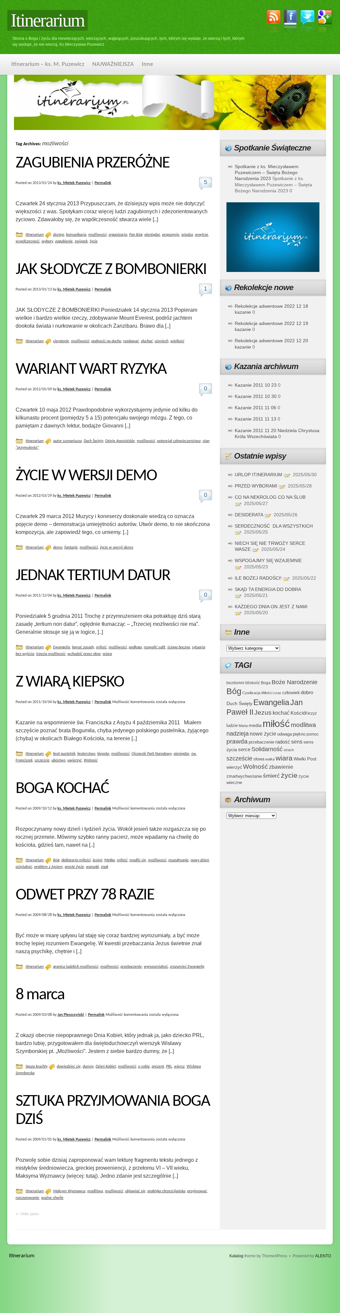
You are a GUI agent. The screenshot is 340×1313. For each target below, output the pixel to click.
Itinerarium (47, 20)
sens (296, 742)
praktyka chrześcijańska (166, 1191)
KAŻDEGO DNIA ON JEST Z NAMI (271, 606)
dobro (307, 692)
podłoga (135, 647)
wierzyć (234, 767)
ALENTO (323, 1256)
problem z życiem (48, 867)
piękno (299, 734)
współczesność (28, 241)
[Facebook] (290, 22)
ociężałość (24, 867)
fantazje (71, 548)
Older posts (27, 1214)
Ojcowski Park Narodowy (151, 754)
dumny (88, 1067)
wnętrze (201, 235)
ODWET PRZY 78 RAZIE (85, 895)
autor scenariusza (67, 441)
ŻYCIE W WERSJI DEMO (86, 476)
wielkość (177, 341)
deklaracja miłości (76, 860)
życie (94, 241)
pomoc (312, 734)
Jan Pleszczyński (70, 1015)
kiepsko (103, 754)
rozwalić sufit (154, 647)
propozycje (170, 235)
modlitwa (95, 1191)
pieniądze (152, 235)
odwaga (284, 734)
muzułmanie (178, 860)
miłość (101, 647)
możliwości (97, 235)
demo (57, 548)
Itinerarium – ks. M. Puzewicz (47, 64)
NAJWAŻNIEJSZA (113, 64)
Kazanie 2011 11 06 (255, 407)
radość (282, 742)
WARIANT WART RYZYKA (91, 369)
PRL (169, 1067)
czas (277, 693)
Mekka (109, 860)
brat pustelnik (64, 754)
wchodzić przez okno (84, 654)
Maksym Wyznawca (69, 1191)
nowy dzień (200, 860)
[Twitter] (307, 21)
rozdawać (131, 341)
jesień (97, 860)
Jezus (263, 712)
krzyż (312, 713)
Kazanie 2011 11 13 (255, 419)
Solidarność (267, 749)
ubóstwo (58, 760)
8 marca (40, 995)
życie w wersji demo (116, 548)
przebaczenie (131, 967)
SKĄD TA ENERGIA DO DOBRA (268, 589)
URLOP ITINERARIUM (258, 474)
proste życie (74, 867)
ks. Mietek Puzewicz (74, 183)
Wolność (91, 760)
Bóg (56, 860)
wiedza (187, 235)
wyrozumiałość (156, 967)
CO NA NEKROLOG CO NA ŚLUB (270, 497)
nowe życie (263, 734)
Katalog (236, 1256)
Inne (147, 64)
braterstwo (86, 754)
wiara (107, 654)
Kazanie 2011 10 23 (256, 385)
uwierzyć (74, 760)
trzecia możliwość (50, 654)
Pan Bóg (135, 235)
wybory (47, 241)
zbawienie (281, 767)
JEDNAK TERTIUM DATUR (93, 575)
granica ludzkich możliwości (75, 967)
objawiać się (135, 1191)
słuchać (147, 341)
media (255, 725)
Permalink (103, 183)
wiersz (179, 1067)
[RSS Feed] (274, 22)
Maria (243, 726)
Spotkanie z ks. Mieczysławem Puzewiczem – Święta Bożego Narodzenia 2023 (266, 172)
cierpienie (61, 341)
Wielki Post (305, 758)
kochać (281, 713)
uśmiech (161, 341)
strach (289, 750)
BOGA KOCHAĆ (62, 788)
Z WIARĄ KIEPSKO (70, 682)
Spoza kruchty (36, 1067)
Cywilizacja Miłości (257, 693)
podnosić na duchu (106, 341)
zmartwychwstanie (244, 776)
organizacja (118, 235)
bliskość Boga (258, 683)
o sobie (144, 1067)
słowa (258, 759)
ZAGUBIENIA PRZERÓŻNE (92, 163)
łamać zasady (83, 647)
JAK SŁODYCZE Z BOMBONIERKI (111, 269)
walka (270, 759)
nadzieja (237, 733)
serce (244, 749)
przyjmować (197, 1191)
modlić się (137, 860)
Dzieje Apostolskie (120, 441)
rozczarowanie (27, 1198)
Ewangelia (61, 647)
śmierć (271, 776)
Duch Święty (93, 441)
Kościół (298, 713)
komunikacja (76, 235)
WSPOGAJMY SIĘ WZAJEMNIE (268, 560)
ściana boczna (178, 647)
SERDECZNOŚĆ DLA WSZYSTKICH (274, 526)
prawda (237, 741)
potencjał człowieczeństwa (179, 441)
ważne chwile (52, 1198)
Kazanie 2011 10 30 (256, 396)
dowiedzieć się (69, 1067)
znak (104, 867)
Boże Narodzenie (294, 682)
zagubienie (64, 241)
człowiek (291, 692)
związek (81, 241)
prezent (158, 1067)
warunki (92, 867)
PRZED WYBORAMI (256, 486)
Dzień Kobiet (106, 1067)
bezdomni (235, 683)
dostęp (58, 235)
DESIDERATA (249, 514)
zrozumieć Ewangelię (187, 967)
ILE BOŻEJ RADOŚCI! (258, 578)
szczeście (42, 760)
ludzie (232, 725)
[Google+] (325, 22)
